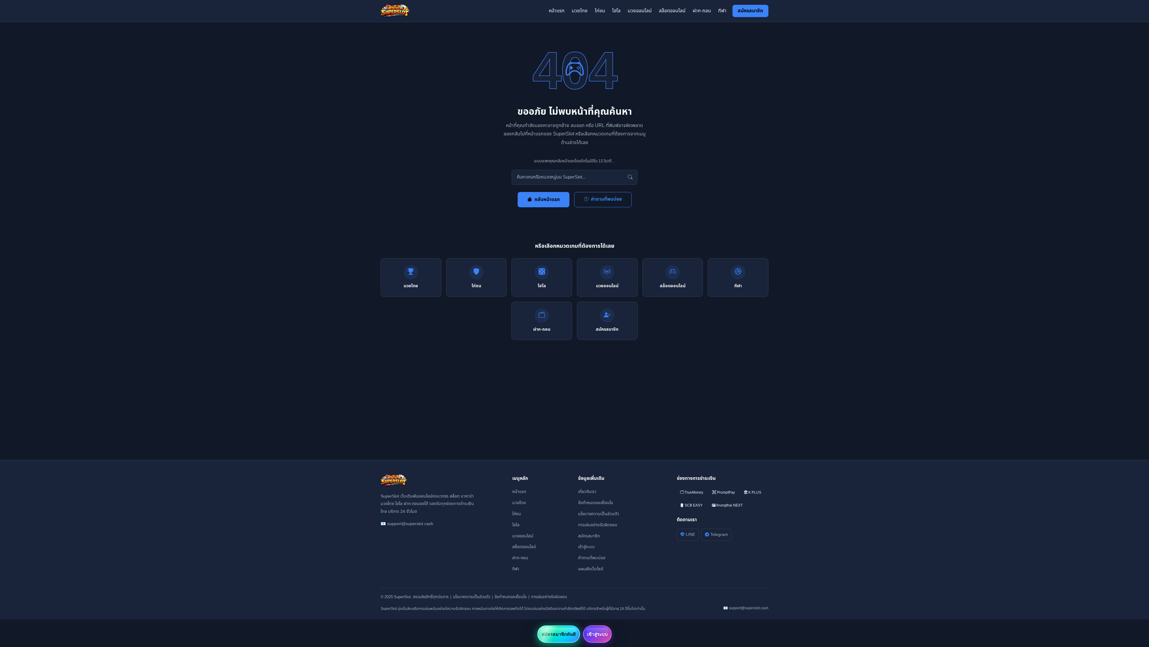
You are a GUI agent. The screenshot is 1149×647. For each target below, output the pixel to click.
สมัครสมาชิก (750, 10)
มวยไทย (580, 10)
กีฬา (722, 10)
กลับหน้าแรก (547, 199)
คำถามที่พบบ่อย (606, 199)
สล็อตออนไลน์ (672, 10)
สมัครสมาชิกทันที (559, 634)
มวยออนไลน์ (640, 10)
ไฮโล (616, 10)
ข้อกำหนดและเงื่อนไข (595, 503)
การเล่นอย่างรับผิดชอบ (597, 525)
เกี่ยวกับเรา (587, 492)
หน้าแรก (557, 10)
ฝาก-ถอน (702, 10)
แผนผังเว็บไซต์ (590, 569)
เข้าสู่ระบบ (586, 547)
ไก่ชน (600, 10)
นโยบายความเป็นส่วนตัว (598, 514)
